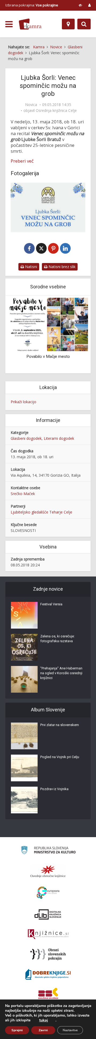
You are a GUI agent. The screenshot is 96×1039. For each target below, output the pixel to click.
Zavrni (43, 1030)
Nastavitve (70, 1030)
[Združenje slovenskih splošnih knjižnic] (48, 934)
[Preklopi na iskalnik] (84, 24)
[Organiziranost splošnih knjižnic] (48, 871)
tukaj (43, 1020)
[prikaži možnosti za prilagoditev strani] (80, 5)
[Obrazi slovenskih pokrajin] (48, 954)
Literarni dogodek (59, 438)
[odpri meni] (9, 24)
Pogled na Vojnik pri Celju (59, 757)
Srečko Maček (23, 493)
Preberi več (22, 161)
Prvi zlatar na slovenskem (59, 725)
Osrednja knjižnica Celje (56, 110)
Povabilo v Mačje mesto (48, 356)
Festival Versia (51, 604)
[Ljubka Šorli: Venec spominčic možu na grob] (48, 207)
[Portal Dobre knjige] (48, 974)
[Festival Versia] (24, 615)
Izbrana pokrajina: (31, 5)
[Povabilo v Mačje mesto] (48, 324)
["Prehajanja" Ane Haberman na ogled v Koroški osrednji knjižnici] (24, 679)
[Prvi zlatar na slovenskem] (24, 736)
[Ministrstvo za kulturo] (48, 851)
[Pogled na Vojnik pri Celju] (24, 768)
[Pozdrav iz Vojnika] (24, 800)
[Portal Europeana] (48, 893)
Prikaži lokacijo (23, 401)
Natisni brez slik (61, 266)
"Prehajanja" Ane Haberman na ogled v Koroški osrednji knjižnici (61, 673)
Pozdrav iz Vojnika (54, 789)
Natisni (30, 266)
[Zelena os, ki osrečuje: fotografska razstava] (24, 647)
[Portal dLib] (48, 914)
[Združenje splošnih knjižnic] (48, 994)
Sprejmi (17, 1030)
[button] (74, 335)
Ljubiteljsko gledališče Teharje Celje (41, 512)
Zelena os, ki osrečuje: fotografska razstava (57, 638)
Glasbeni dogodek (26, 438)
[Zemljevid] (68, 24)
